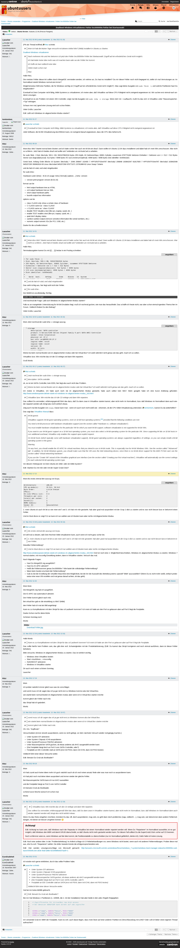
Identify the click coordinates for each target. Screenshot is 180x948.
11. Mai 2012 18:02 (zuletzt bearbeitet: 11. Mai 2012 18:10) (44, 317)
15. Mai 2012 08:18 (30, 764)
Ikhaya (155, 5)
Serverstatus (101, 944)
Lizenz (69, 944)
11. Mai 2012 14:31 (30, 231)
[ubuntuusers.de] (16, 10)
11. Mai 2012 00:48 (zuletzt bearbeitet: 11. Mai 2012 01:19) (44, 40)
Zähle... (12, 152)
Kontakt (75, 944)
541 (10, 54)
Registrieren (174, 2)
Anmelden (165, 2)
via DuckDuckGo (173, 21)
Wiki (148, 5)
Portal (132, 5)
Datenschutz (83, 944)
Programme (26, 21)
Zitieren (173, 40)
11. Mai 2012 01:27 (30, 119)
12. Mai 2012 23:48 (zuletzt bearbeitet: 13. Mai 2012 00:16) (44, 522)
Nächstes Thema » (171, 934)
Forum (141, 5)
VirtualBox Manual (41, 412)
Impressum (92, 944)
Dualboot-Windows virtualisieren (36, 52)
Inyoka (12, 942)
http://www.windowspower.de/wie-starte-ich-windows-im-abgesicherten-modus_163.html (58, 393)
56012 (11, 136)
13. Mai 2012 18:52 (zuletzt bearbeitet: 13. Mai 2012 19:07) (44, 712)
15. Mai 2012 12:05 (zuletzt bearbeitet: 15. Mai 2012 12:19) (44, 802)
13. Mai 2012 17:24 (30, 678)
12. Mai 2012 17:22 (30, 474)
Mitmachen (174, 5)
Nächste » (173, 31)
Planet (163, 5)
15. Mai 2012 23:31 (30, 857)
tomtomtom (7, 119)
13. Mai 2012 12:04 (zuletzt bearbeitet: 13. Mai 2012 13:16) (44, 634)
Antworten (8, 34)
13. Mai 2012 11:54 (30, 581)
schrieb (36, 124)
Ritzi (46, 45)
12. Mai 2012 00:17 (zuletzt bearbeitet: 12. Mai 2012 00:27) (44, 366)
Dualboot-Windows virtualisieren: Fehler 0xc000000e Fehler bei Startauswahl (59, 937)
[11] (102, 419)
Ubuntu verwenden (13, 21)
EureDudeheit (8, 857)
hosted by (5, 2)
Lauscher (6, 40)
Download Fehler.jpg (35, 628)
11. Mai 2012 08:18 (30, 144)
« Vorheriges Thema (155, 934)
